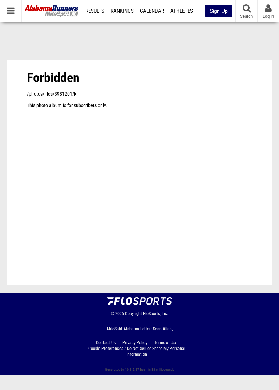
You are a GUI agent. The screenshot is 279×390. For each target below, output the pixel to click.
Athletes (181, 11)
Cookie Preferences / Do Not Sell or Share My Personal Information (136, 351)
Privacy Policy (134, 342)
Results (94, 11)
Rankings (122, 11)
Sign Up (219, 11)
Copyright (133, 313)
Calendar (152, 11)
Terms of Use (165, 342)
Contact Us (106, 342)
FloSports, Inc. (155, 313)
